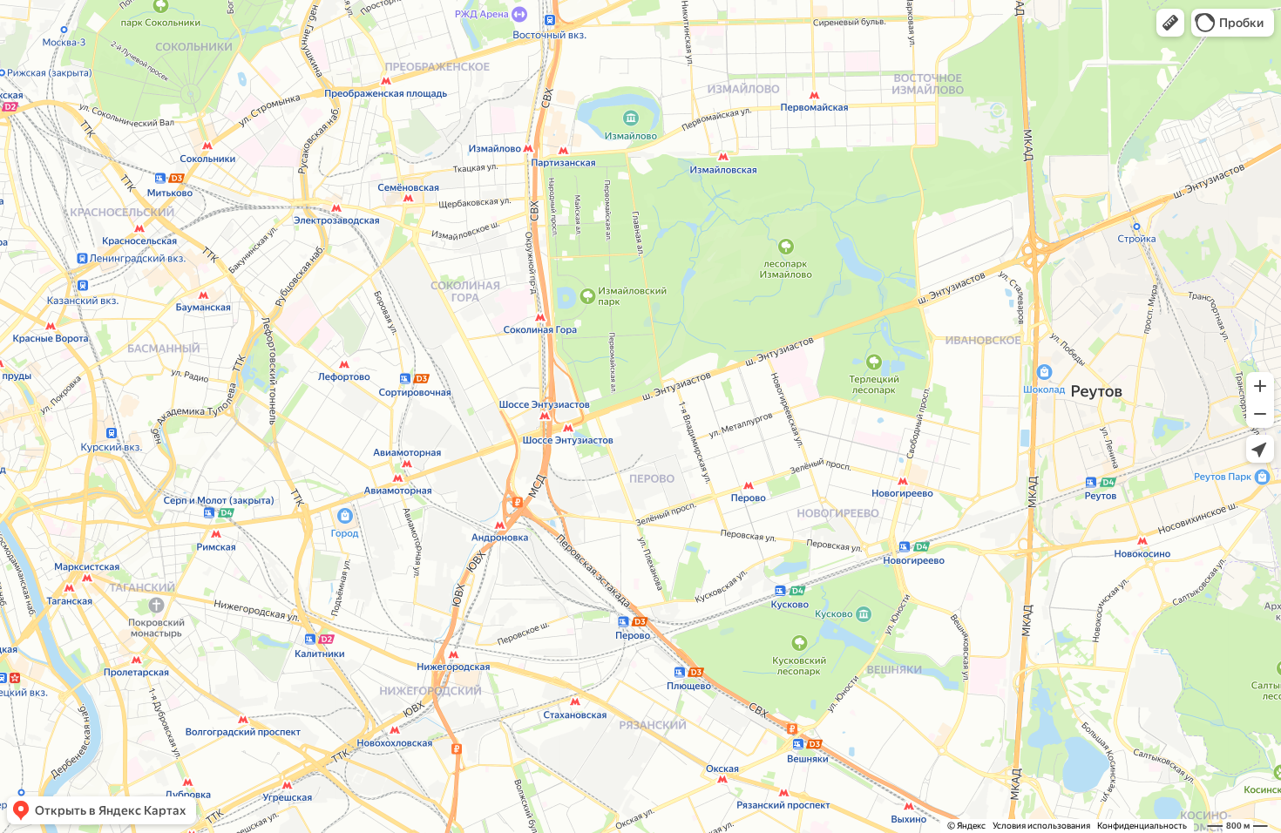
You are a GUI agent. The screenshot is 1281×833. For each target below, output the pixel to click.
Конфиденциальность (1142, 825)
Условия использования (1041, 825)
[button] (1170, 23)
